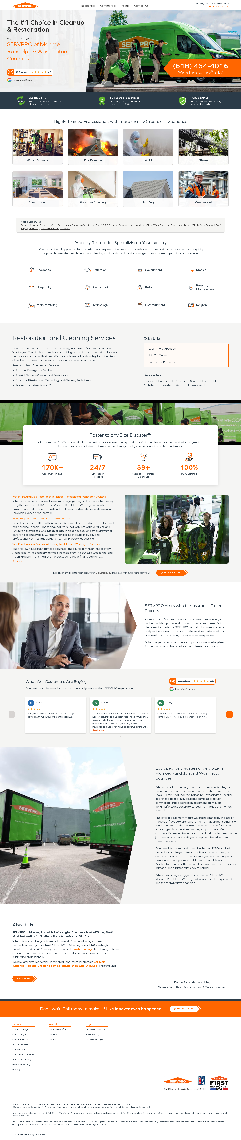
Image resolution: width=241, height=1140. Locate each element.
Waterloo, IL (167, 381)
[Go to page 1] (118, 736)
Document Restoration (171, 225)
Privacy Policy (92, 1034)
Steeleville (78, 965)
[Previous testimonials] (12, 714)
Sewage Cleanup (30, 225)
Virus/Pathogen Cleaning (78, 225)
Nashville (64, 965)
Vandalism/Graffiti (50, 228)
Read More (23, 978)
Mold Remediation (21, 1039)
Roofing (16, 1069)
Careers (53, 1034)
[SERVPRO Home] (25, 5)
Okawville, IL (183, 384)
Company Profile (57, 1029)
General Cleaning (21, 1064)
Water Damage (20, 1029)
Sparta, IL (196, 381)
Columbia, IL (151, 381)
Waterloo (18, 965)
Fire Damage (19, 1034)
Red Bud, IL (210, 381)
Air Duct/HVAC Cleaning (105, 225)
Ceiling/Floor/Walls (149, 225)
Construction (19, 1049)
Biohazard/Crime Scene (52, 225)
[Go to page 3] (123, 736)
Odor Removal (207, 225)
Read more (98, 730)
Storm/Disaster (20, 1044)
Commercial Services (161, 362)
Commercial (108, 5)
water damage (83, 949)
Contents (65, 228)
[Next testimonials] (229, 714)
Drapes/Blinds (191, 225)
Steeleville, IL (166, 384)
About (125, 5)
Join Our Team (157, 355)
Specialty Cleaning (22, 1059)
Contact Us (141, 5)
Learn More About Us (162, 348)
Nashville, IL (150, 384)
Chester (43, 965)
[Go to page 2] (120, 736)
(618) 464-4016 (218, 6)
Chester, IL (182, 381)
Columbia (99, 962)
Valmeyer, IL (199, 384)
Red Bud (31, 965)
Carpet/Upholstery (128, 225)
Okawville (91, 965)
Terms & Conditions (95, 1029)
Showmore (18, 561)
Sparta (53, 965)
